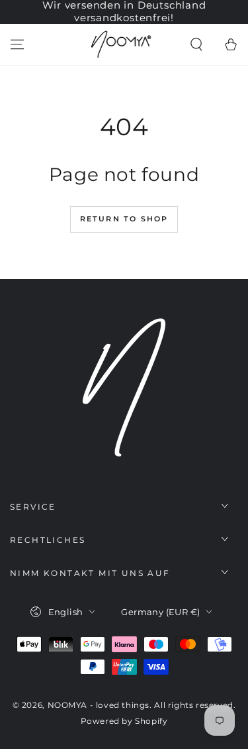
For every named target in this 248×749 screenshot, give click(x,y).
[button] (196, 44)
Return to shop (124, 218)
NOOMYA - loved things (99, 705)
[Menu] (17, 44)
